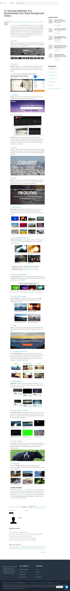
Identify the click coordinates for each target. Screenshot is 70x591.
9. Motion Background (18, 275)
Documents (38, 577)
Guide (43, 506)
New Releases (58, 49)
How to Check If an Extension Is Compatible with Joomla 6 (60, 21)
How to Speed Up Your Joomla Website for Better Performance (60, 37)
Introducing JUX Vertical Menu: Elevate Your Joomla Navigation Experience (60, 46)
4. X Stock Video (16, 115)
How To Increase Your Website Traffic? (18, 532)
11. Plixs (13, 325)
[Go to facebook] (66, 587)
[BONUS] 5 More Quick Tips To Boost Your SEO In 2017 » (32, 548)
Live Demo (38, 572)
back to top (43, 552)
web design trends (34, 25)
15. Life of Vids (16, 441)
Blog (37, 569)
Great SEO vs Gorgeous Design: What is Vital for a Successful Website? (26, 534)
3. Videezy (14, 95)
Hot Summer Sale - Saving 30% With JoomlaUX (20, 536)
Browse (12, 3)
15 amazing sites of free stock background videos (27, 489)
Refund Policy (22, 574)
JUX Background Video (29, 268)
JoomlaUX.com (57, 582)
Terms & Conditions (23, 569)
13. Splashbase (16, 381)
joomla (30, 508)
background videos (39, 209)
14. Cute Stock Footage (19, 410)
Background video (14, 25)
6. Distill (13, 178)
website (35, 508)
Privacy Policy (22, 572)
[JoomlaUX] (3, 3)
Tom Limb (22, 66)
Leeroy (30, 445)
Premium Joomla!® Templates (32, 582)
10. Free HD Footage (18, 296)
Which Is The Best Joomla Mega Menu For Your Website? (22, 540)
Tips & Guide (13, 507)
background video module (31, 270)
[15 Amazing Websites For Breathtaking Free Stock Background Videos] (26, 22)
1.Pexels (13, 41)
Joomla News (58, 31)
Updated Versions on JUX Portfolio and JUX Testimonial (22, 538)
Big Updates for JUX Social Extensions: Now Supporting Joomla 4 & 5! (60, 55)
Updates (57, 58)
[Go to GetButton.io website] (67, 589)
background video (21, 494)
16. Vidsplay (14, 464)
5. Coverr (13, 147)
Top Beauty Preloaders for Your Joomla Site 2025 (60, 29)
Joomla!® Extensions (43, 582)
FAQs (37, 574)
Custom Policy (22, 577)
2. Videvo (13, 64)
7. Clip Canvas (15, 207)
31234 (19, 507)
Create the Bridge (26, 181)
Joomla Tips (38, 506)
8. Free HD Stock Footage (20, 238)
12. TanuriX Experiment (18, 351)
